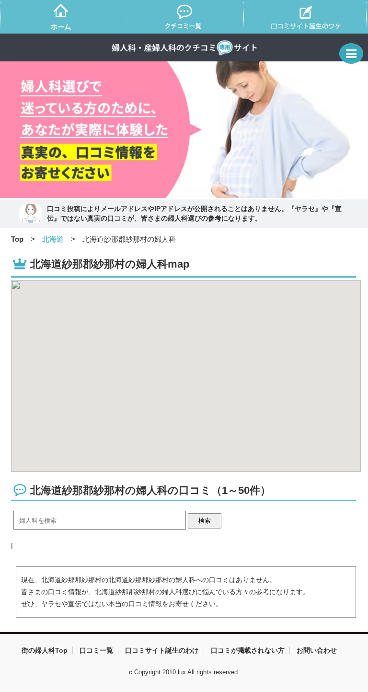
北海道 (53, 239)
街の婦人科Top (45, 650)
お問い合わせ (317, 650)
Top (17, 239)
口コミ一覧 (96, 650)
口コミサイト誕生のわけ (162, 650)
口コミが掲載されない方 (248, 650)
